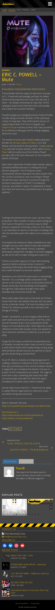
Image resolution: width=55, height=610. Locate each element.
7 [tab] (35, 514)
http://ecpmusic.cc (10, 412)
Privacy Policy (35, 603)
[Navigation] (50, 4)
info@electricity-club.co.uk (15, 536)
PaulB (19, 84)
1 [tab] (16, 514)
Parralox (17, 142)
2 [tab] (20, 514)
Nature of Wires (28, 142)
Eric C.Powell (15, 429)
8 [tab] (38, 514)
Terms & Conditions (21, 603)
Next (50, 507)
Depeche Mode (9, 127)
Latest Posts (26, 461)
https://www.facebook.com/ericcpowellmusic (22, 415)
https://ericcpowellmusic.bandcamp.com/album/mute (26, 405)
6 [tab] (32, 514)
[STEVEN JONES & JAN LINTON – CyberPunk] (6, 566)
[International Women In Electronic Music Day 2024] (6, 593)
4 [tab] (26, 514)
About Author (10, 461)
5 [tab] (29, 514)
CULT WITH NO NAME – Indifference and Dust (30, 573)
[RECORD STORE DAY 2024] (6, 584)
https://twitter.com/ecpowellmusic (17, 418)
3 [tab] (23, 514)
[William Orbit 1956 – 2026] (6, 557)
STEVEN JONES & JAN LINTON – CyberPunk (28, 564)
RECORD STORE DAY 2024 (21, 582)
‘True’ (4, 149)
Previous (4, 507)
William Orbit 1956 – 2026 (22, 555)
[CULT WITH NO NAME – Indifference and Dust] (6, 575)
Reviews (6, 70)
